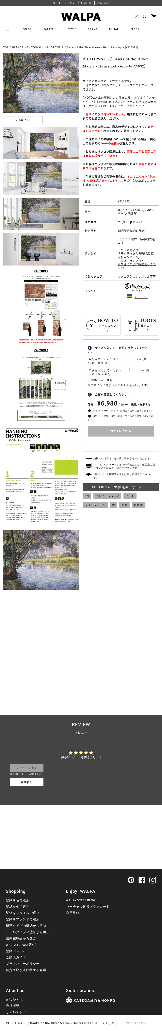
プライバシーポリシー (23, 964)
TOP (6, 47)
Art (87, 496)
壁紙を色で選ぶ (17, 900)
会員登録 (72, 913)
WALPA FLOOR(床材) (21, 945)
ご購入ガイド (16, 957)
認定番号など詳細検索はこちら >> (137, 266)
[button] (145, 16)
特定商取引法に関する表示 (26, 970)
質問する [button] (27, 782)
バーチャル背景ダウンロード (88, 906)
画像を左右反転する (105, 380)
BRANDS (17, 47)
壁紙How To (15, 951)
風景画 (138, 505)
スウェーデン (141, 297)
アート (130, 496)
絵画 (124, 505)
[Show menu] (9, 29)
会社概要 (12, 1006)
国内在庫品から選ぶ (21, 938)
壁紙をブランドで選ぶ (23, 919)
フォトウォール (95, 505)
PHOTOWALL (35, 47)
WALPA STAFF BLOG (80, 900)
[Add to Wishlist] (121, 443)
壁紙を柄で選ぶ (17, 906)
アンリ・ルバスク (107, 496)
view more (103, 3)
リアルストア (16, 1012)
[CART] (153, 16)
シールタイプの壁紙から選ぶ (28, 932)
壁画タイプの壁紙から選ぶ (26, 926)
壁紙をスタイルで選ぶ (23, 913)
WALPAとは (14, 999)
